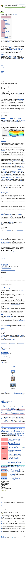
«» (14, 136)
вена (1, 521)
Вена (1, 502)
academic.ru (2, 7)
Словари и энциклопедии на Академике (11, 5)
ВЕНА (1, 517)
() (15, 14)
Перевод (5, 12)
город (3, 493)
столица (12, 493)
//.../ (7, 35)
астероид (2, 493)
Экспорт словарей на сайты (3, 537)
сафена (9, 493)
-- (18, 393)
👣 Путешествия (2, 536)
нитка (7, 493)
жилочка (6, 493)
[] (10, 57)
